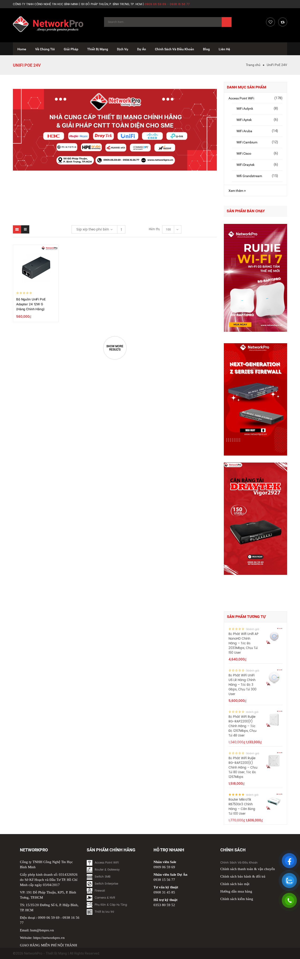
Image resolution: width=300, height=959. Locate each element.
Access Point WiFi (241, 98)
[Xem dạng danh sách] (25, 229)
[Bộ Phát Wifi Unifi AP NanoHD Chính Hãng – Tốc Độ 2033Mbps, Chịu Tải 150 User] (274, 636)
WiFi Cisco (243, 153)
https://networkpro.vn (49, 938)
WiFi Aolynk (244, 108)
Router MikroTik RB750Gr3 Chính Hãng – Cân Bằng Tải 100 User (242, 806)
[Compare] (282, 22)
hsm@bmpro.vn (42, 930)
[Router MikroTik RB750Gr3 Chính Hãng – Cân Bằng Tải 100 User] (274, 801)
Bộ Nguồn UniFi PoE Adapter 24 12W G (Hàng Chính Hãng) (31, 304)
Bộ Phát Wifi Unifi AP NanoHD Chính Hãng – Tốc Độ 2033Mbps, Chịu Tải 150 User (244, 643)
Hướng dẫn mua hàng (236, 891)
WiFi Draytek (245, 165)
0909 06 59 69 (49, 917)
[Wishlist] (270, 22)
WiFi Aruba (244, 131)
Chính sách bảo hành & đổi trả (242, 876)
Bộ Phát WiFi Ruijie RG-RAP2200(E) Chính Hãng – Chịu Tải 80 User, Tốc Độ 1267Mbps (243, 768)
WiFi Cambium (246, 142)
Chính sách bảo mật (234, 884)
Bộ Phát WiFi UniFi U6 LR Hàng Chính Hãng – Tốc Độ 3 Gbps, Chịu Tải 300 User (242, 685)
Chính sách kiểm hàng (236, 899)
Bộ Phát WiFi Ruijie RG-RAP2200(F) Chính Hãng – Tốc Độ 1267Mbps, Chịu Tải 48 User (242, 726)
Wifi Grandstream (249, 176)
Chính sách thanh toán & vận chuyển (247, 869)
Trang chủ (253, 65)
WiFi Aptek (244, 120)
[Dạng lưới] (17, 229)
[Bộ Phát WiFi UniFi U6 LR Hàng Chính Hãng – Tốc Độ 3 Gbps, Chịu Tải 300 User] (274, 677)
